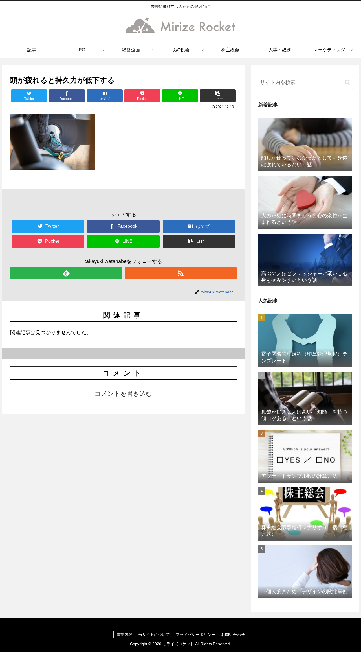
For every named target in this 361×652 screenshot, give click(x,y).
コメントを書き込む (123, 393)
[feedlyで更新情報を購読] (66, 273)
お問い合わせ (233, 634)
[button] (218, 95)
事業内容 (124, 634)
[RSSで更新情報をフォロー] (181, 273)
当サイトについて (154, 634)
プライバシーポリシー (195, 634)
